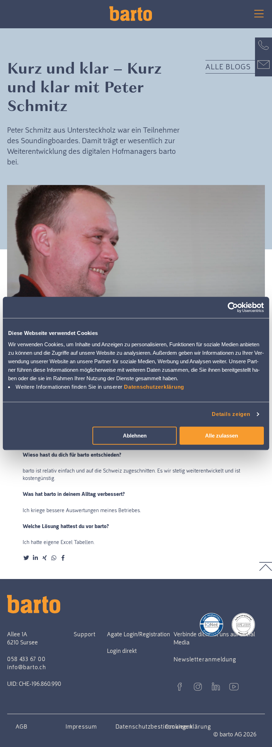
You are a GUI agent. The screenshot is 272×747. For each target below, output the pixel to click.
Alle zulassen (221, 436)
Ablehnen (135, 436)
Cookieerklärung (188, 726)
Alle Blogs (228, 66)
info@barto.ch (26, 667)
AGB (22, 726)
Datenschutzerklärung (154, 387)
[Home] (136, 14)
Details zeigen (231, 414)
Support (85, 634)
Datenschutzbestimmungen (154, 726)
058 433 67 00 (26, 659)
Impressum (81, 726)
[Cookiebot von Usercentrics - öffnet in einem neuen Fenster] (233, 307)
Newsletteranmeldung (205, 659)
